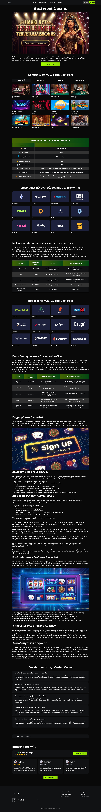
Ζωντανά (39, 80)
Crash (59, 80)
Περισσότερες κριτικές (50, 777)
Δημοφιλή (20, 80)
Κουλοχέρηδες (78, 80)
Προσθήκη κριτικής (80, 753)
